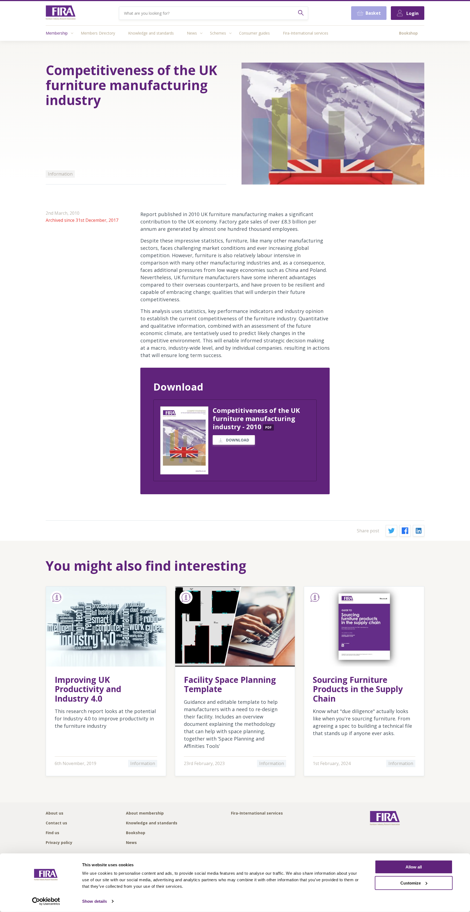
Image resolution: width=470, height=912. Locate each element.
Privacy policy (59, 842)
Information (60, 174)
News (192, 33)
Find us (52, 833)
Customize (410, 883)
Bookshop (408, 33)
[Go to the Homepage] (61, 13)
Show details (94, 901)
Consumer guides (254, 33)
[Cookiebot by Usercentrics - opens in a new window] (46, 901)
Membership (57, 33)
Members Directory (98, 33)
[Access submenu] (72, 33)
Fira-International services (305, 33)
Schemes (218, 33)
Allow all (414, 867)
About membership (145, 813)
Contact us (56, 823)
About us (54, 813)
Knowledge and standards (151, 33)
